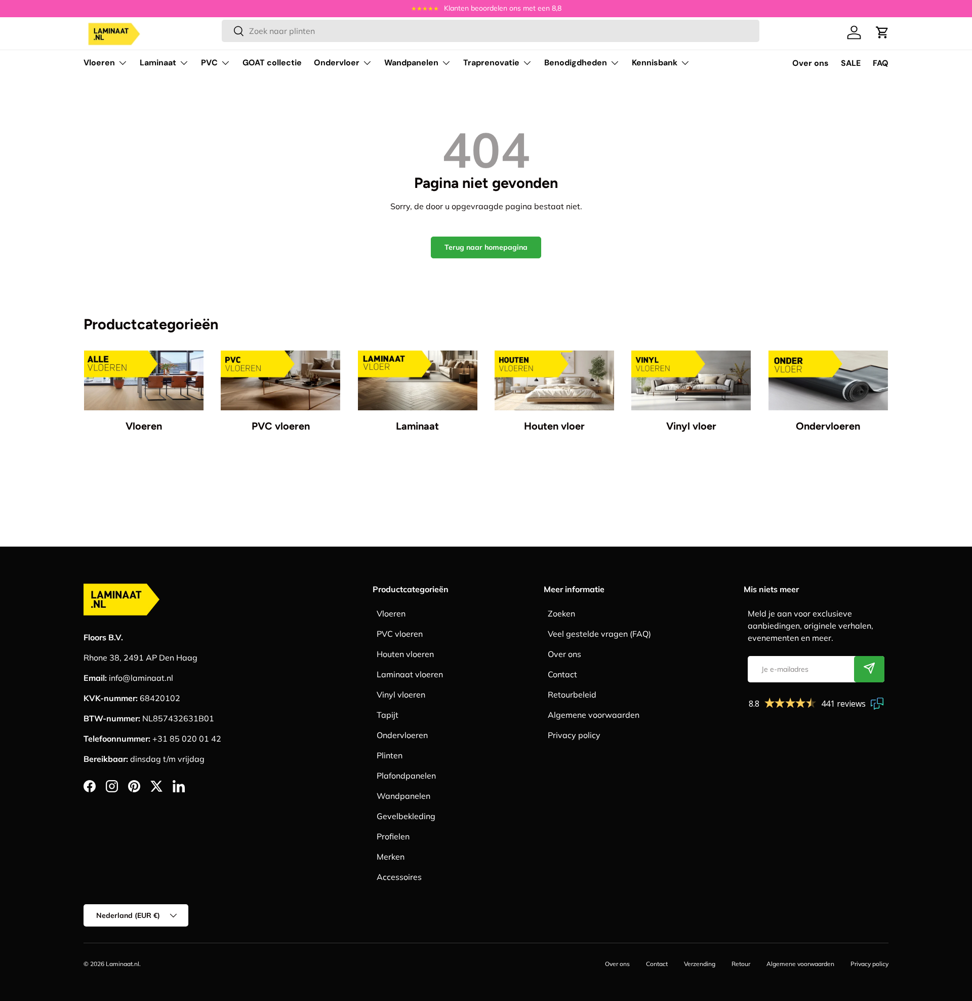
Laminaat (158, 62)
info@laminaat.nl (141, 678)
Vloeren (99, 62)
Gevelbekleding (406, 816)
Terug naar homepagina (486, 247)
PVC (209, 62)
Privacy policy (574, 735)
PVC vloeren (281, 426)
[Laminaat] (417, 380)
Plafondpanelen (406, 776)
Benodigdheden (575, 62)
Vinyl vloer (691, 426)
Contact (562, 674)
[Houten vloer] (554, 380)
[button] (882, 32)
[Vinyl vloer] (691, 380)
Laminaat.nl (122, 964)
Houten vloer (554, 426)
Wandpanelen (411, 62)
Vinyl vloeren (401, 694)
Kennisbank (654, 62)
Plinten (389, 755)
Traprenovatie (491, 62)
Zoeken (561, 613)
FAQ (880, 63)
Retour (741, 964)
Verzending (699, 964)
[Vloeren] (144, 380)
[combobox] (490, 31)
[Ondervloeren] (828, 380)
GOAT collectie (272, 62)
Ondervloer (336, 62)
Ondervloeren (828, 426)
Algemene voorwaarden (593, 715)
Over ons (810, 63)
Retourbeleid (572, 694)
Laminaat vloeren (410, 674)
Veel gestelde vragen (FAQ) (599, 634)
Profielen (393, 836)
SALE (851, 63)
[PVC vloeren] (280, 380)
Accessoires (399, 877)
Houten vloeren (405, 654)
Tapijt (387, 715)
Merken (390, 857)
